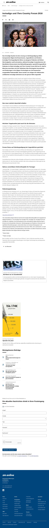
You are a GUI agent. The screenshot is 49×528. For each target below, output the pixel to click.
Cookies (14, 522)
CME (4, 511)
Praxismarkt (40, 505)
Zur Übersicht (8, 246)
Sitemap (35, 522)
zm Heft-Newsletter (34, 455)
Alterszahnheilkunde (18, 515)
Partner (4, 522)
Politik (4, 500)
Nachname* (5, 433)
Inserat (39, 499)
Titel (3, 421)
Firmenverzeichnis (29, 509)
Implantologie (17, 503)
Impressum (29, 522)
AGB (8, 522)
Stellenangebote (41, 501)
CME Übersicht (5, 515)
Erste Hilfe (5, 513)
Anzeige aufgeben (41, 509)
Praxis (4, 502)
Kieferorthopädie (17, 507)
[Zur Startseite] (11, 2)
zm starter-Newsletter (22, 455)
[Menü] (4, 2)
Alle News (4, 498)
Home (5, 5)
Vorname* (4, 427)
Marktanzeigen (29, 507)
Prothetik (16, 509)
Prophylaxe (28, 496)
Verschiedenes (41, 507)
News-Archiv (5, 508)
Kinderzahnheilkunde (18, 513)
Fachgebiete (17, 499)
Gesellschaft (5, 504)
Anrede (4, 416)
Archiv (15, 496)
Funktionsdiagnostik (30, 498)
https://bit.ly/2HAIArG (7, 215)
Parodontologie (17, 501)
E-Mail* (4, 410)
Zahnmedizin (5, 506)
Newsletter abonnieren (9, 449)
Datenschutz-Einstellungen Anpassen (10, 524)
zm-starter (40, 496)
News (4, 496)
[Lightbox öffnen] (45, 45)
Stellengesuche (41, 503)
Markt (27, 505)
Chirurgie (16, 511)
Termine (28, 512)
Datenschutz (20, 522)
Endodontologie (17, 505)
